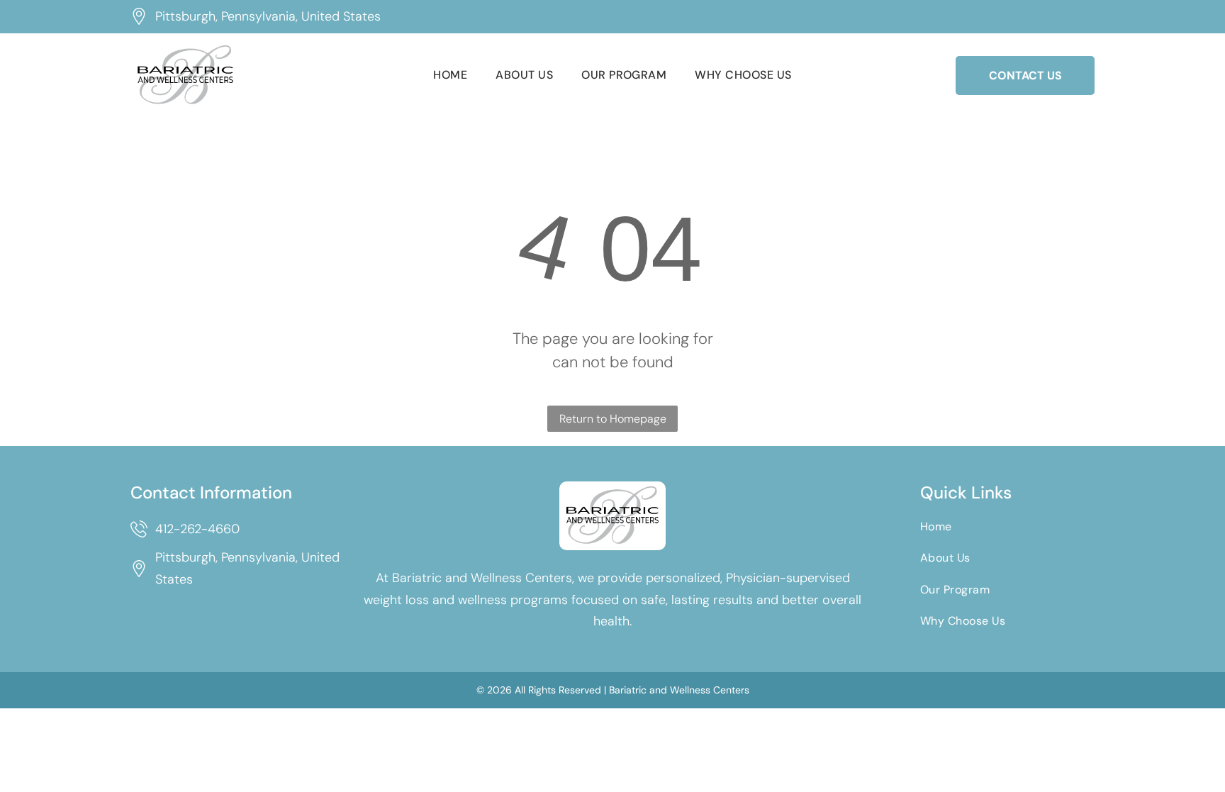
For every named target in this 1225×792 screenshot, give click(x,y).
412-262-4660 (197, 528)
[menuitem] (450, 75)
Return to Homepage (612, 418)
